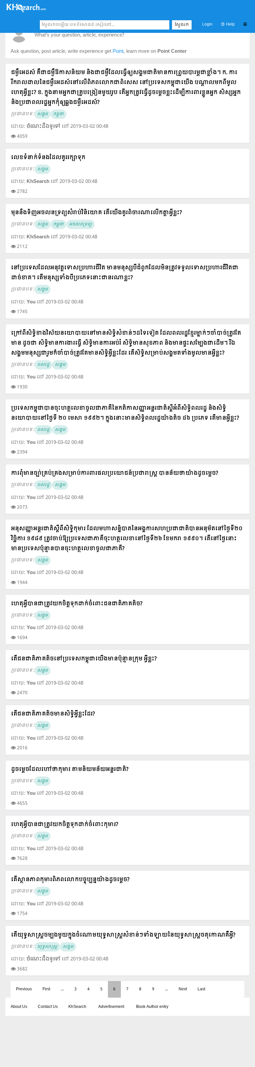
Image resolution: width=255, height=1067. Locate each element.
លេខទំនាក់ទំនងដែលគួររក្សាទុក (48, 157)
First (46, 989)
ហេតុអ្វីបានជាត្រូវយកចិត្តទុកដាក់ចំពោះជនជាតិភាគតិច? (76, 603)
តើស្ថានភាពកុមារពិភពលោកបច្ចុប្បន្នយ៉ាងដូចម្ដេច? (70, 879)
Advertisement (111, 1007)
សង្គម (42, 114)
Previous (24, 989)
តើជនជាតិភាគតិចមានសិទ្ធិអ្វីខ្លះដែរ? (53, 713)
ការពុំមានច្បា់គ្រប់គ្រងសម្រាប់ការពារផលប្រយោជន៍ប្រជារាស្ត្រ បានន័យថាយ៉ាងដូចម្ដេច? (114, 473)
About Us (19, 1007)
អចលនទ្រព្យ (80, 224)
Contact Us (48, 1007)
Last (201, 989)
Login (207, 24)
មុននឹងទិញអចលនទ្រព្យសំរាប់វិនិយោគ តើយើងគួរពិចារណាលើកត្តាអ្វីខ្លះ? (96, 212)
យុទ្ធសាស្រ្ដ (47, 947)
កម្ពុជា (58, 114)
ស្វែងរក (182, 25)
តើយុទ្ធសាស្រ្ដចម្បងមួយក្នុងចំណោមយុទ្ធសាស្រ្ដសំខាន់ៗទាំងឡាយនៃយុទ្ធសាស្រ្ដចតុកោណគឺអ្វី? (123, 935)
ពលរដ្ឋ (43, 365)
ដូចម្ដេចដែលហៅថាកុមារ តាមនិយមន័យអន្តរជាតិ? (69, 769)
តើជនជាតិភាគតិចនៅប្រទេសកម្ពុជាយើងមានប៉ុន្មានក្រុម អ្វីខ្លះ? (84, 658)
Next (183, 989)
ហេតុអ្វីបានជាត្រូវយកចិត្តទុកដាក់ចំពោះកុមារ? (64, 824)
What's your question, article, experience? (79, 35)
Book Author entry (152, 1007)
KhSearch (77, 1007)
